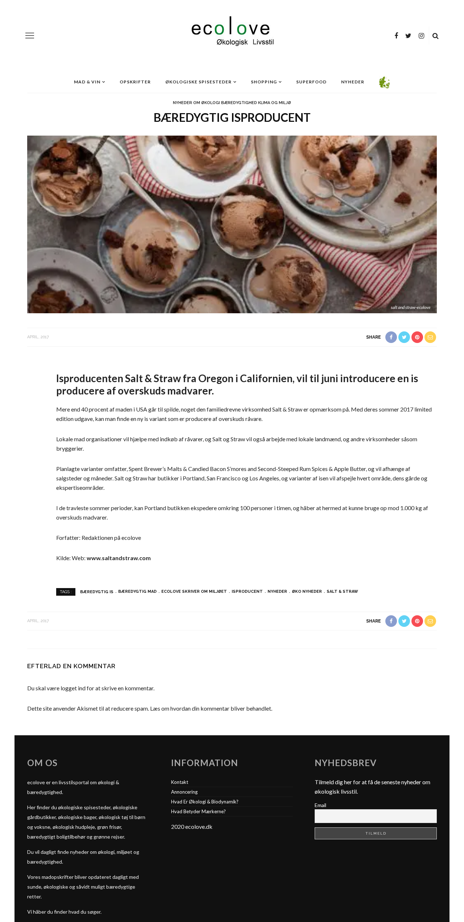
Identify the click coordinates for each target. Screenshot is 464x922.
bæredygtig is (96, 591)
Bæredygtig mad (137, 591)
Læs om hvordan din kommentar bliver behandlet (210, 708)
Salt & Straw (342, 591)
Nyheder (352, 81)
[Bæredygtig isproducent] (232, 223)
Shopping (264, 81)
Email (320, 805)
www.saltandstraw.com (119, 557)
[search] (435, 35)
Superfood (311, 81)
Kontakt (179, 782)
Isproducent (247, 591)
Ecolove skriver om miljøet (194, 591)
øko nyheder (307, 591)
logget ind (73, 688)
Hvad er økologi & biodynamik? (205, 802)
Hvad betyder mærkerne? (198, 811)
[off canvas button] (29, 35)
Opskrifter (135, 81)
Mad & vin (87, 81)
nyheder (277, 591)
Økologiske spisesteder (198, 81)
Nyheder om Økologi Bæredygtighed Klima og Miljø (232, 102)
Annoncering (184, 792)
